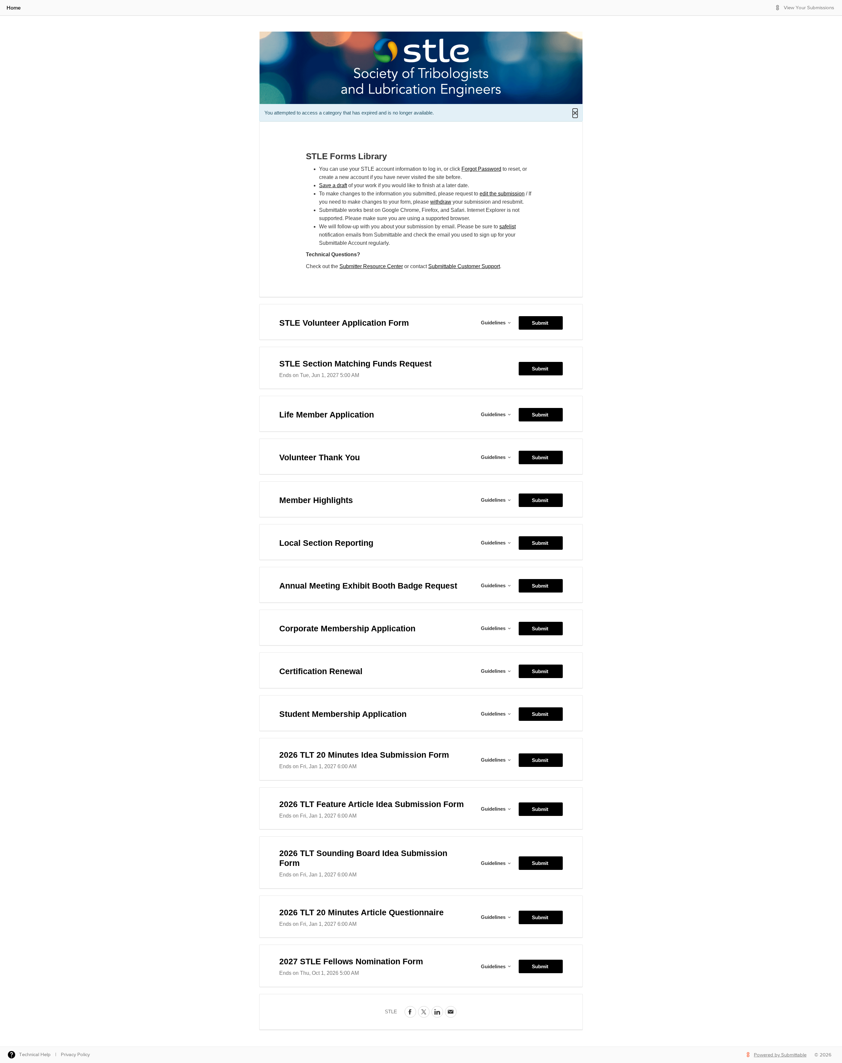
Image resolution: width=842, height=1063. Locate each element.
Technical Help (35, 1054)
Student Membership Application (343, 714)
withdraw (440, 202)
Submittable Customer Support (464, 266)
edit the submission (502, 193)
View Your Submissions (809, 7)
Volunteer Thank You (319, 457)
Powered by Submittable (780, 1054)
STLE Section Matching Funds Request (355, 363)
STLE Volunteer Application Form (344, 322)
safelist (507, 226)
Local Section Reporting (326, 542)
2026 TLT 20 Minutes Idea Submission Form (364, 754)
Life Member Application (326, 414)
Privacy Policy (75, 1054)
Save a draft (333, 185)
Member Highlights (316, 500)
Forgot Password (481, 169)
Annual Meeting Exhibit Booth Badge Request (368, 585)
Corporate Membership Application (347, 628)
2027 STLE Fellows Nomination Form (351, 961)
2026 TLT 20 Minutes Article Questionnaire (361, 912)
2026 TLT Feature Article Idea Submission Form (371, 804)
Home (14, 8)
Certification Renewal (320, 671)
